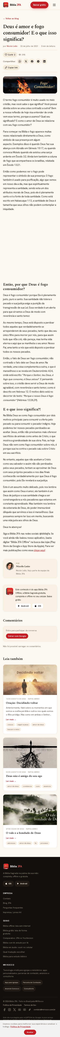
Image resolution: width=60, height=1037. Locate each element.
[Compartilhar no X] (25, 61)
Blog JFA (7, 903)
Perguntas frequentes (13, 907)
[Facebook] (4, 1009)
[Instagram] (9, 1009)
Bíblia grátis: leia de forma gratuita (15, 932)
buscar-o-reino (13, 729)
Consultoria (29, 988)
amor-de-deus (38, 725)
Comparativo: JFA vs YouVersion (18, 938)
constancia (27, 786)
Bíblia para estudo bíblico (15, 956)
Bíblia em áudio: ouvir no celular (18, 947)
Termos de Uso (30, 1005)
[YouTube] (19, 1009)
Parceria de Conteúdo (32, 982)
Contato (7, 898)
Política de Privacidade (12, 1005)
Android (25, 606)
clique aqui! (39, 550)
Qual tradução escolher (14, 952)
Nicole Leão (12, 46)
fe (35, 843)
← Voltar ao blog (11, 18)
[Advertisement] (30, 247)
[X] (14, 1009)
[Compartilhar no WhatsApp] (19, 61)
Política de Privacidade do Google (26, 1020)
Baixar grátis (39, 5)
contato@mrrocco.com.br (44, 1009)
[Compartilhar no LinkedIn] (44, 61)
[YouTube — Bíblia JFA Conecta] (24, 1009)
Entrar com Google (17, 636)
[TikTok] (29, 1009)
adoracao (11, 843)
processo (44, 843)
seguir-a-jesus (23, 725)
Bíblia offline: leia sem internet (16, 925)
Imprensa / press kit (12, 912)
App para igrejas (11, 982)
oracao (10, 725)
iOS (39, 606)
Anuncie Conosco (12, 988)
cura (37, 786)
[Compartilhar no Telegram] (38, 61)
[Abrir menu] (54, 5)
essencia (47, 786)
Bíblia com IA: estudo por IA (15, 942)
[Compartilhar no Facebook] (32, 61)
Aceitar (30, 1032)
